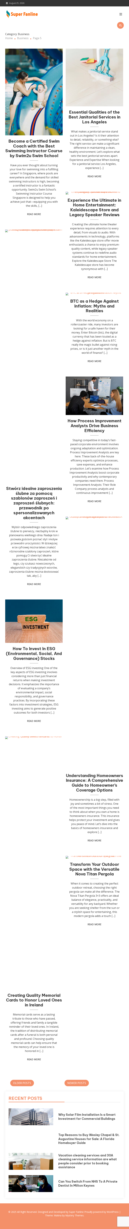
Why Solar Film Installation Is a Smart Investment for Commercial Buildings (87, 1116)
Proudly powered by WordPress (101, 1211)
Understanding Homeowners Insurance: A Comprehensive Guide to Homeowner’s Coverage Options (94, 783)
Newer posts (76, 1083)
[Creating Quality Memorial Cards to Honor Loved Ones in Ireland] (34, 863)
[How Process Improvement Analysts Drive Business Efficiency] (94, 396)
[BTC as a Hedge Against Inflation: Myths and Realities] (94, 294)
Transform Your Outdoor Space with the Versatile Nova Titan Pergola (94, 869)
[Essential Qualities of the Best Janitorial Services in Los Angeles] (94, 77)
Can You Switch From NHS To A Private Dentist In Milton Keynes (87, 1183)
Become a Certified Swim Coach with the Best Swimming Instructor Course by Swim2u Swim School (33, 148)
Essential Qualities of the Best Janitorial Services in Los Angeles (94, 117)
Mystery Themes (74, 1215)
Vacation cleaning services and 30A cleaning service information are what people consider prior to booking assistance (87, 1161)
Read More (34, 214)
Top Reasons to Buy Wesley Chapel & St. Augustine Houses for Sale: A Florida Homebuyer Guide (88, 1139)
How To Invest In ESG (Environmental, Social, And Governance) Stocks (34, 653)
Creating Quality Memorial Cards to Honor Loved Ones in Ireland (34, 1000)
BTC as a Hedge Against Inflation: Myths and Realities (94, 306)
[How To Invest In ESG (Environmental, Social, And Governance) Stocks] (34, 621)
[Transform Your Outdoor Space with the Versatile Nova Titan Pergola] (94, 857)
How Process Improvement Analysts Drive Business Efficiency (94, 425)
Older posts (22, 1083)
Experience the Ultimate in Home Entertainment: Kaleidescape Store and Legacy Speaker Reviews (94, 207)
